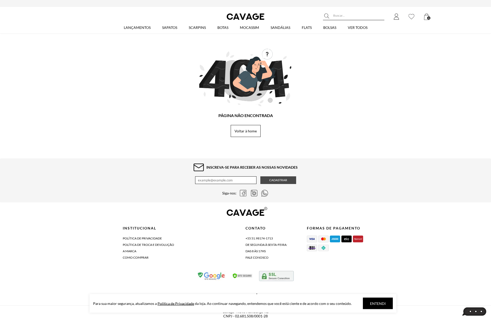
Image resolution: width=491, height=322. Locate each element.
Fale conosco (257, 257)
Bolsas (329, 27)
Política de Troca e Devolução (148, 245)
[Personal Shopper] (474, 312)
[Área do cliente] (396, 17)
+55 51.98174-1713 (259, 238)
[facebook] (243, 193)
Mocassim (249, 27)
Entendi (378, 303)
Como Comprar (136, 257)
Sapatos (169, 27)
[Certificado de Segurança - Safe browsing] (211, 277)
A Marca (129, 251)
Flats (307, 27)
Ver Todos (357, 27)
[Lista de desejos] (411, 17)
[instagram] (254, 193)
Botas (222, 27)
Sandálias (280, 27)
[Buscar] (327, 16)
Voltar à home (246, 131)
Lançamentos (137, 27)
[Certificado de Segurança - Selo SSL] (242, 277)
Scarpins (197, 27)
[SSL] (276, 277)
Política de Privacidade (142, 238)
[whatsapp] (265, 193)
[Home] (245, 20)
